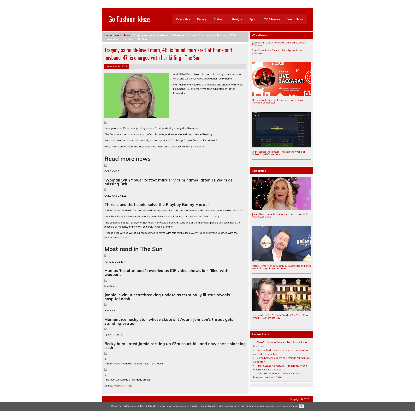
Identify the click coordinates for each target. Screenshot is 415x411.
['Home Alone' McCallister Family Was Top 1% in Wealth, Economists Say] (281, 310)
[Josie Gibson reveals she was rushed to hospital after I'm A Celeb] (281, 209)
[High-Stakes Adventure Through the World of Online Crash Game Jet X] (281, 146)
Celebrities (183, 19)
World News (295, 19)
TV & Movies (272, 19)
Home (108, 35)
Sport (253, 19)
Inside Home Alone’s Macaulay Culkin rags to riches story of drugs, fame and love (281, 267)
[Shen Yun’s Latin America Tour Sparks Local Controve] (281, 45)
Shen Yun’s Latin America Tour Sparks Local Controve (277, 51)
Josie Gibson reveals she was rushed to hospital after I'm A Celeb (279, 215)
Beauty (201, 19)
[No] (411, 406)
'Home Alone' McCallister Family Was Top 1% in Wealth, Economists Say (280, 316)
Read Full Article (122, 385)
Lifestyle (236, 19)
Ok (301, 406)
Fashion (218, 19)
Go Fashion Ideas (129, 18)
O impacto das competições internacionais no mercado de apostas (278, 101)
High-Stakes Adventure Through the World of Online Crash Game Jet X (278, 153)
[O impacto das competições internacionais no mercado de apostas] (281, 94)
